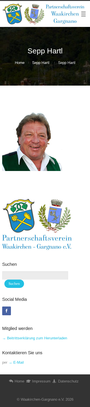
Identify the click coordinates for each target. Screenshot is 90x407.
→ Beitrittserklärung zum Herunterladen (34, 338)
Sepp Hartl (40, 63)
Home (19, 63)
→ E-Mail (16, 362)
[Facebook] (6, 311)
